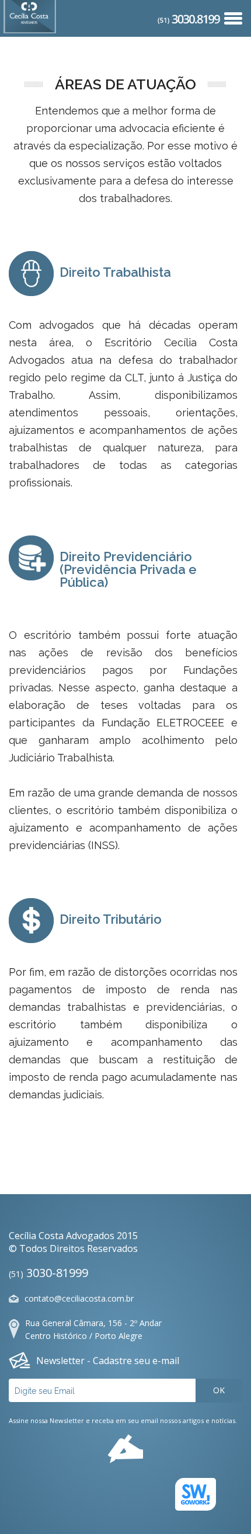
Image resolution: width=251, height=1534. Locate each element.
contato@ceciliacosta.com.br (79, 1298)
